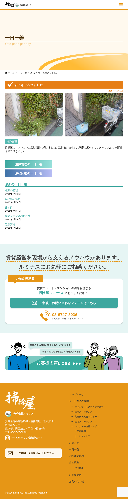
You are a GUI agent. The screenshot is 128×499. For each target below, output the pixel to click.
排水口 (9, 207)
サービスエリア (82, 436)
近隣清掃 (10, 224)
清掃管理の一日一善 (28, 164)
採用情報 (79, 467)
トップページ (76, 394)
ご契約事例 (80, 431)
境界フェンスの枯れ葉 (18, 215)
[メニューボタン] (121, 4)
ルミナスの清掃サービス (87, 426)
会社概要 (74, 462)
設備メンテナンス (83, 411)
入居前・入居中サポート (87, 416)
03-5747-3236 (64, 314)
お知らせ (74, 443)
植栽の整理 (11, 190)
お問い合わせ (76, 481)
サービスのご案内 (79, 401)
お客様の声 (75, 475)
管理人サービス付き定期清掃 (89, 406)
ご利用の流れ (76, 456)
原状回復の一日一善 (28, 173)
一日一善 (74, 449)
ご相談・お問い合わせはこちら (67, 302)
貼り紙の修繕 (12, 198)
